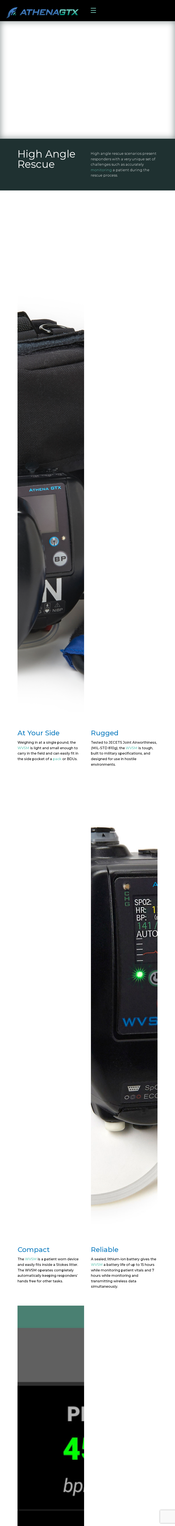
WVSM (23, 748)
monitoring (101, 170)
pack (57, 759)
